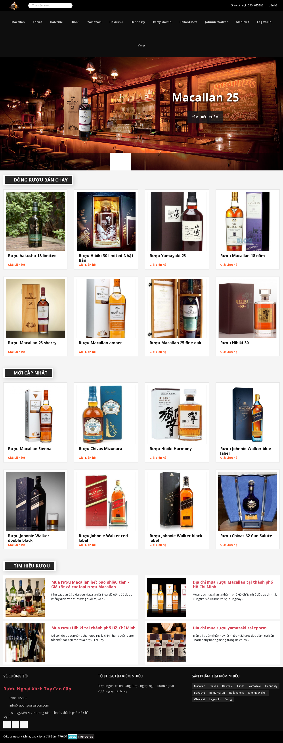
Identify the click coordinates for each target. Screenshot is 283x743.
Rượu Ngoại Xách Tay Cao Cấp (37, 689)
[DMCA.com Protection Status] (81, 737)
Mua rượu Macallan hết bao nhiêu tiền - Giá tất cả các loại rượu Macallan (90, 584)
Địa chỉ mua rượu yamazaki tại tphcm (230, 627)
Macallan (18, 22)
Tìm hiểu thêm (205, 117)
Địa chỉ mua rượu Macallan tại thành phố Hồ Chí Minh (233, 584)
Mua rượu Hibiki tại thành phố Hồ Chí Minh (93, 627)
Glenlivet (242, 22)
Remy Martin (162, 22)
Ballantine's (188, 22)
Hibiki (75, 22)
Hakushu (116, 22)
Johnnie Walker (216, 22)
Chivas (37, 22)
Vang (141, 45)
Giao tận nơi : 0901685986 (247, 5)
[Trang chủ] (224, 5)
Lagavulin (264, 22)
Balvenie (56, 22)
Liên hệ (273, 5)
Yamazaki (94, 22)
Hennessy (138, 22)
